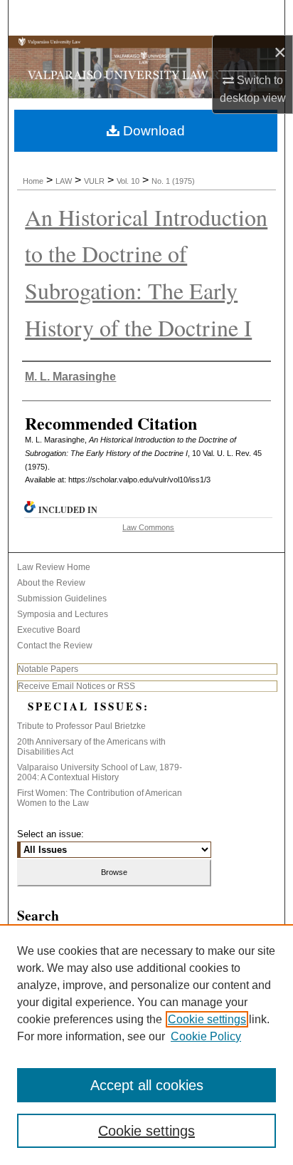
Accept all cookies (146, 1085)
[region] (146, 1044)
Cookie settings (207, 1019)
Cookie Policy (206, 1036)
